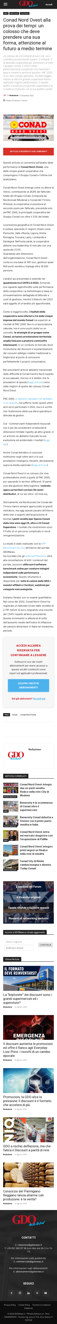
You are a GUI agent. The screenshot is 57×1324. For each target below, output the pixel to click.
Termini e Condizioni (41, 1305)
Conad (14, 714)
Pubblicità (28, 1308)
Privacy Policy (10, 1305)
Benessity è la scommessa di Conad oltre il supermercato (36, 806)
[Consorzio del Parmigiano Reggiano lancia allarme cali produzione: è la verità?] (28, 1175)
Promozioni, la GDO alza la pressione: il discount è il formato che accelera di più (27, 1101)
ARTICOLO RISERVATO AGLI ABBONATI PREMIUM (28, 152)
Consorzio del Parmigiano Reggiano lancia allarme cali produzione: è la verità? (23, 1195)
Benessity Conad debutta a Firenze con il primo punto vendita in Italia (36, 821)
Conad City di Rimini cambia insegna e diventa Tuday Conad (35, 864)
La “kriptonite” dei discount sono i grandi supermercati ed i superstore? (27, 999)
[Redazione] (5, 95)
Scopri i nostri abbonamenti (28, 685)
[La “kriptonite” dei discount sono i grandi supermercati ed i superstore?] (28, 978)
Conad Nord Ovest (28, 714)
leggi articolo (35, 382)
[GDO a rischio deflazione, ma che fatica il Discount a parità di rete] (28, 1129)
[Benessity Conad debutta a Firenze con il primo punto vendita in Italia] (10, 821)
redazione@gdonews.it (30, 1244)
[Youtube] (45, 1293)
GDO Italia (14, 13)
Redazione (14, 95)
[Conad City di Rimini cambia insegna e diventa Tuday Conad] (10, 864)
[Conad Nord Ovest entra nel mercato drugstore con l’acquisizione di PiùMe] (10, 835)
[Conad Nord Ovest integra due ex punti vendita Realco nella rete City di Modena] (10, 788)
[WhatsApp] (51, 108)
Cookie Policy (24, 1305)
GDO (6, 13)
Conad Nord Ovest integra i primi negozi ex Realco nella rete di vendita (36, 850)
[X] (43, 108)
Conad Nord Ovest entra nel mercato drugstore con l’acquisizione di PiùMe (36, 835)
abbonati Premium (35, 556)
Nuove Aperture (10, 797)
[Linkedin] (29, 108)
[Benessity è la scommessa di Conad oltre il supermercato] (10, 806)
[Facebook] (36, 108)
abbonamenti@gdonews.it (30, 1271)
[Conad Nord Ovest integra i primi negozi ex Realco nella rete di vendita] (10, 850)
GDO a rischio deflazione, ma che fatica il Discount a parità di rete (27, 1148)
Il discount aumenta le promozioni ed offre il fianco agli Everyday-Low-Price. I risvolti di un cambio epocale (28, 1050)
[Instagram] (20, 1293)
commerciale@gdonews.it (29, 1261)
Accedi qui (39, 698)
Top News (24, 13)
